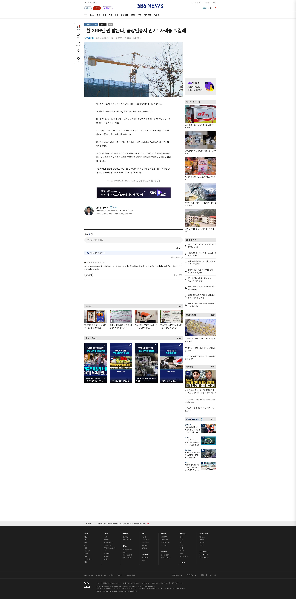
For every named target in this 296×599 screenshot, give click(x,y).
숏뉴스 (182, 545)
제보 (181, 540)
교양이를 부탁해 (165, 542)
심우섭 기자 (101, 207)
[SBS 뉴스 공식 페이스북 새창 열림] (206, 575)
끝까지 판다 (145, 558)
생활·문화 (124, 15)
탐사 (143, 560)
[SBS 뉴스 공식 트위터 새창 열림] (210, 575)
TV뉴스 (156, 15)
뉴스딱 (102, 25)
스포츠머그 (164, 537)
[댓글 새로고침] (92, 234)
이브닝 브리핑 (127, 540)
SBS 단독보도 (146, 540)
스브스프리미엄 (203, 533)
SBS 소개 (88, 575)
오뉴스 (105, 551)
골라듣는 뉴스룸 (127, 549)
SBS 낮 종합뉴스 (128, 558)
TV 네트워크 (88, 559)
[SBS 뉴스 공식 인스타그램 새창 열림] (215, 575)
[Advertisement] (133, 292)
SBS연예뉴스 (203, 551)
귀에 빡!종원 (164, 540)
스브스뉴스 (164, 551)
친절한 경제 (145, 542)
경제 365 (145, 545)
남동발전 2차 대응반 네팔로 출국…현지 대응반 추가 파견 (115, 211)
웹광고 (111, 575)
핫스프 (186, 463)
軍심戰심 (125, 537)
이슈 (85, 562)
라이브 (182, 542)
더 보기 (179, 305)
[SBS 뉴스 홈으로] (150, 6)
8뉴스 (92, 15)
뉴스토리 (106, 556)
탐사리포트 (145, 553)
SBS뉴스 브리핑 (127, 555)
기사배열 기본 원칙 (169, 588)
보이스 (125, 552)
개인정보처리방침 (130, 575)
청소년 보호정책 (181, 588)
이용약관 (119, 575)
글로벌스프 (188, 425)
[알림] (215, 8)
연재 (143, 533)
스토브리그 (164, 545)
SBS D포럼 (203, 557)
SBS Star (202, 554)
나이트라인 (107, 553)
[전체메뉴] (85, 15)
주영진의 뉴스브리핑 (109, 548)
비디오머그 (164, 533)
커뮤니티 (201, 542)
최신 (85, 537)
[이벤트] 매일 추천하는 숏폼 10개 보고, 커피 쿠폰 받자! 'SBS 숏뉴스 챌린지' (122, 523)
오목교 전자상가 (165, 558)
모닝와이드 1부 (108, 542)
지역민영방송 (191, 575)
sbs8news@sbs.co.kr (152, 583)
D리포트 (144, 548)
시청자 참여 (101, 575)
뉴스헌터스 (107, 540)
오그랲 (186, 437)
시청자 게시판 (184, 556)
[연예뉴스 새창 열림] (200, 86)
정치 (98, 15)
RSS (181, 553)
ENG (192, 2)
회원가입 (207, 2)
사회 (110, 15)
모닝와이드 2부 (91, 25)
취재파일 (147, 15)
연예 (140, 15)
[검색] (210, 8)
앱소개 (182, 551)
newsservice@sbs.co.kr (148, 586)
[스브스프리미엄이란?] (202, 419)
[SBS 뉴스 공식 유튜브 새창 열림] (202, 575)
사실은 (144, 537)
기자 (181, 548)
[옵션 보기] (181, 262)
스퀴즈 (201, 545)
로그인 (199, 2)
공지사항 (182, 563)
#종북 (205, 8)
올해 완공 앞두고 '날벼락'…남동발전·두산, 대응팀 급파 (114, 214)
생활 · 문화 (87, 551)
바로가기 (182, 533)
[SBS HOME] (214, 2)
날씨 (181, 537)
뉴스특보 (106, 559)
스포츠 (133, 15)
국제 (116, 15)
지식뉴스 (201, 537)
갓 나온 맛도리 (165, 555)
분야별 (86, 533)
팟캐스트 (201, 540)
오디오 (125, 545)
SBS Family (177, 575)
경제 (104, 15)
